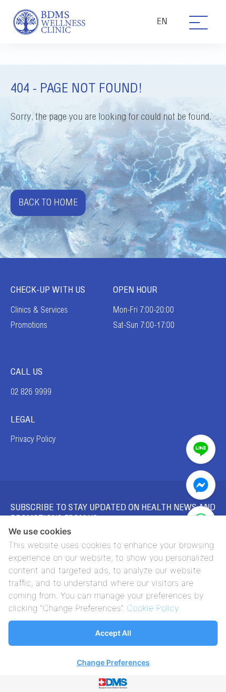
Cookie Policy (153, 608)
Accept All (113, 632)
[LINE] (200, 449)
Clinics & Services (39, 310)
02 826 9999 (31, 392)
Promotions (29, 325)
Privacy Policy (33, 439)
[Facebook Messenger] (200, 485)
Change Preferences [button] (113, 662)
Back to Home (48, 202)
